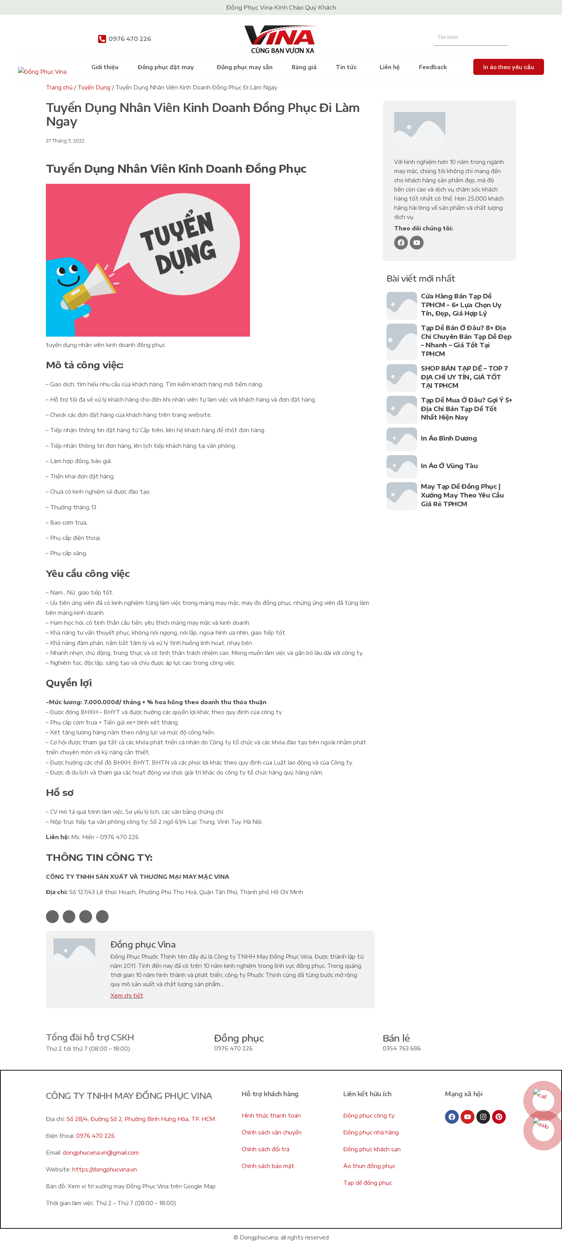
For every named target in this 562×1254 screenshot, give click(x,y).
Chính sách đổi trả (265, 1149)
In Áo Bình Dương (449, 438)
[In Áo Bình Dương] (402, 439)
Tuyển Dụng (94, 87)
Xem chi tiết (126, 995)
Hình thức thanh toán (271, 1115)
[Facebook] (401, 243)
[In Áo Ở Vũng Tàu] (402, 467)
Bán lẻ (396, 1037)
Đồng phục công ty (369, 1115)
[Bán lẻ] (365, 1043)
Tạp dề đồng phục (367, 1182)
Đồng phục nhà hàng (371, 1132)
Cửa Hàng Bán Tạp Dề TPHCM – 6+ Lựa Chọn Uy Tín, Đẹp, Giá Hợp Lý (461, 304)
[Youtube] (417, 243)
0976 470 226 (130, 38)
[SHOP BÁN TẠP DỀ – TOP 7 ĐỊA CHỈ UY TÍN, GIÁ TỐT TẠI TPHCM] (402, 378)
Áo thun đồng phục (369, 1166)
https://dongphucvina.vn (104, 1169)
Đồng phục (238, 1037)
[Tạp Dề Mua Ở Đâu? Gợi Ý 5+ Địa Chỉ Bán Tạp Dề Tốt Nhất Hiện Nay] (402, 410)
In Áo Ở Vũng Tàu (449, 466)
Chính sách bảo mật (268, 1166)
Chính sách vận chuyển (272, 1132)
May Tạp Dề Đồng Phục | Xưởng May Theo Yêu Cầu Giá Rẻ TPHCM (462, 495)
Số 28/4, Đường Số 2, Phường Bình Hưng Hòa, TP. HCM (141, 1119)
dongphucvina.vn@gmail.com (101, 1152)
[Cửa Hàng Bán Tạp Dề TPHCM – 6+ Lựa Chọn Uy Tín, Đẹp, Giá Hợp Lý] (402, 306)
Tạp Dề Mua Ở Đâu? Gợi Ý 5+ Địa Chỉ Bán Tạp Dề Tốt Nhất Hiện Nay (466, 408)
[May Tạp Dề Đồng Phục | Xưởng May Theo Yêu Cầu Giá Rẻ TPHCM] (402, 496)
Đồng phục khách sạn (372, 1149)
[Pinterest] (499, 1117)
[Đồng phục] (196, 1043)
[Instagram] (483, 1117)
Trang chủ (59, 87)
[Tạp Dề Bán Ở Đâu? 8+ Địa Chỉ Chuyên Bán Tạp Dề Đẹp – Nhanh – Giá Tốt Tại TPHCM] (402, 342)
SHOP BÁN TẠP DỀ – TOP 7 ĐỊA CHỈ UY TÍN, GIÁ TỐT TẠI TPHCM (464, 377)
